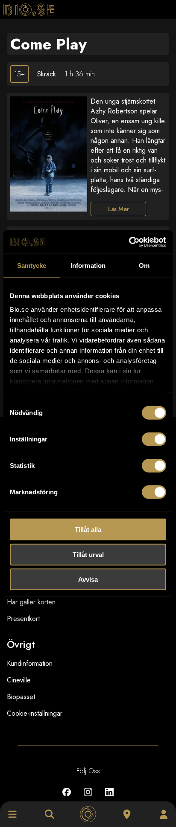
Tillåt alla (88, 529)
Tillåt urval (88, 554)
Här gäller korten (31, 602)
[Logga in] (163, 814)
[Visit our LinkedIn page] (109, 798)
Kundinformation (30, 663)
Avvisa (88, 579)
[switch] (154, 439)
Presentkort (23, 619)
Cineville (19, 680)
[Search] (49, 814)
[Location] (127, 814)
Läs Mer (118, 209)
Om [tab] (144, 265)
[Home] (88, 814)
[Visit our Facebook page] (66, 798)
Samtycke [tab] (32, 265)
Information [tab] (88, 265)
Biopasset (21, 697)
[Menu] (12, 814)
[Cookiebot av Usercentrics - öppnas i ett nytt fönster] (128, 241)
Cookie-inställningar (34, 713)
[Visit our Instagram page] (88, 798)
